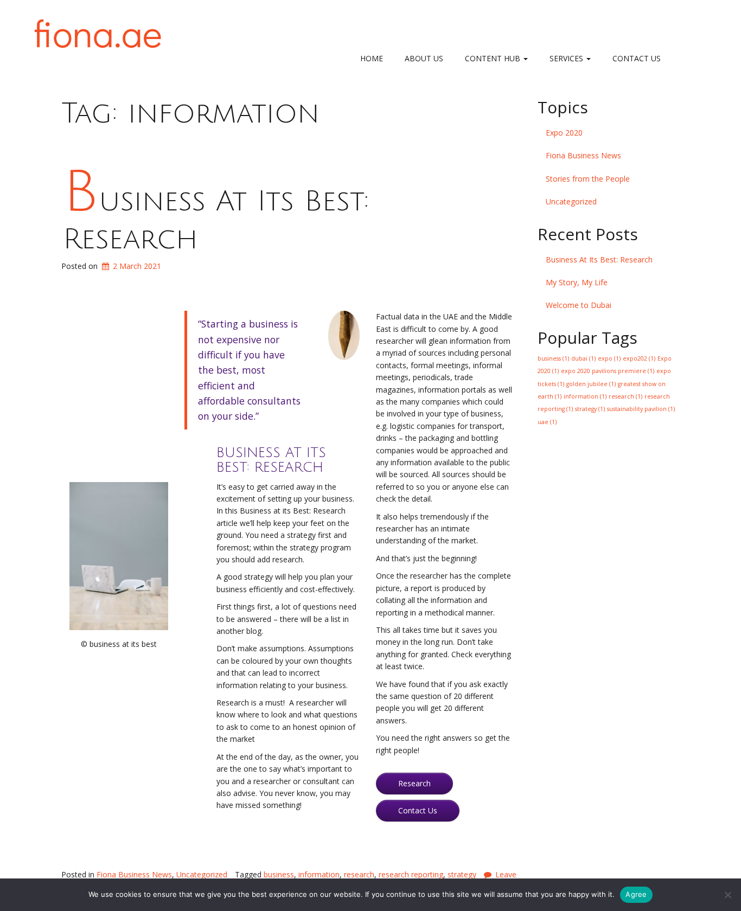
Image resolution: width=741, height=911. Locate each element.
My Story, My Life (577, 282)
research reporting (411, 874)
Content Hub (493, 58)
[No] (727, 894)
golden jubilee (591, 384)
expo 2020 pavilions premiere (607, 371)
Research (414, 783)
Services (567, 58)
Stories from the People (588, 179)
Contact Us (636, 58)
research (359, 874)
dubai (583, 358)
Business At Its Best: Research (599, 259)
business (279, 874)
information (319, 874)
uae (547, 422)
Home (371, 58)
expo (609, 358)
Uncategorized (201, 874)
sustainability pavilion (641, 409)
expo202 (639, 358)
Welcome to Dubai (578, 305)
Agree (636, 894)
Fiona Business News (134, 874)
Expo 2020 (564, 132)
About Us (424, 58)
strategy (462, 874)
